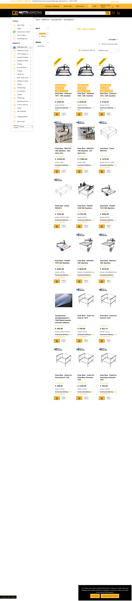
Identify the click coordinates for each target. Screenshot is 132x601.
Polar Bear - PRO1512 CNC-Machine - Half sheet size (63, 150)
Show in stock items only (110, 44)
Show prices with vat (88, 50)
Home (38, 20)
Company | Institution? (52, 6)
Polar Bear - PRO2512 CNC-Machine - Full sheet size (85, 150)
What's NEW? (68, 6)
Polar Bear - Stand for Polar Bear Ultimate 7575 (108, 377)
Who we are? (80, 6)
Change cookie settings (8, 597)
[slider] (37, 33)
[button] (86, 40)
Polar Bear (41, 46)
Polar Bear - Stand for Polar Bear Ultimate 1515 (85, 377)
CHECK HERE (73, 1)
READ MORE (115, 2)
